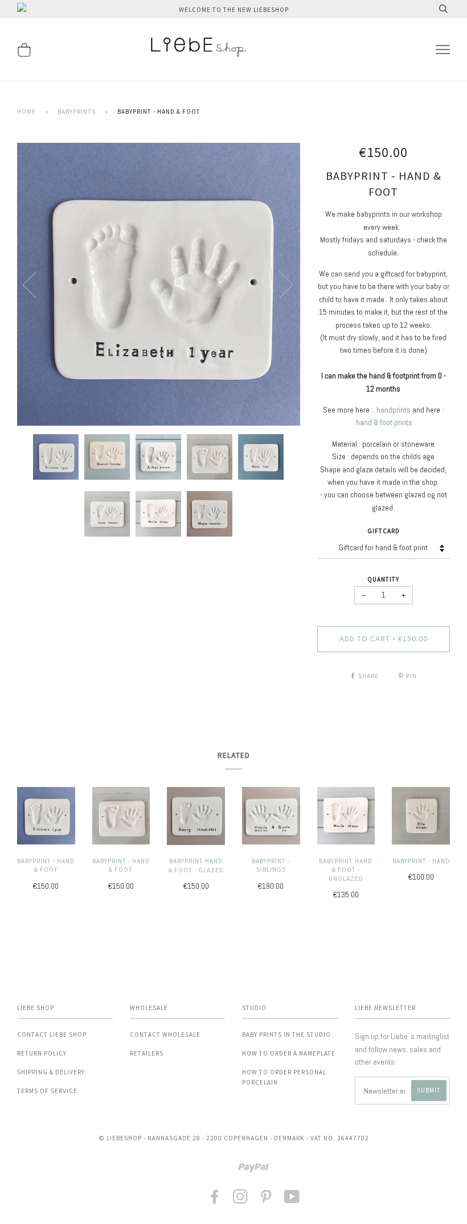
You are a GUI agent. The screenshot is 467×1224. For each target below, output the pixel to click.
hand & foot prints (384, 422)
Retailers (146, 1053)
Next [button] (279, 284)
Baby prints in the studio (286, 1034)
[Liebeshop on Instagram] (240, 1200)
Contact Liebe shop (52, 1034)
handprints (393, 410)
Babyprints (77, 112)
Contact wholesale (165, 1034)
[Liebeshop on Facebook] (215, 1200)
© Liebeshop (120, 1138)
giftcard (383, 531)
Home (26, 112)
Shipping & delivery (51, 1072)
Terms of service (47, 1091)
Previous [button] (36, 284)
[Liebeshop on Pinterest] (266, 1200)
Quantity (383, 579)
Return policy (42, 1053)
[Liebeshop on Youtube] (292, 1200)
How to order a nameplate (288, 1053)
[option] (158, 284)
